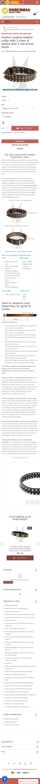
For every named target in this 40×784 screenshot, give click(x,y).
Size (2, 104)
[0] (34, 15)
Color (3, 96)
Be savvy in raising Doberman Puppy (16, 698)
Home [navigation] (4, 27)
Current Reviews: (6, 132)
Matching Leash (7, 113)
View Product (22, 558)
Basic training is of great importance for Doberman (20, 694)
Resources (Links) (10, 620)
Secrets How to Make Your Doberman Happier (19, 683)
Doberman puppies (11, 722)
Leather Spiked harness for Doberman (17, 692)
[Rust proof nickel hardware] (16, 238)
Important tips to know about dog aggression (19, 686)
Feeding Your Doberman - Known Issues (17, 706)
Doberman (8, 663)
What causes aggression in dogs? (15, 674)
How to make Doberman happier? (15, 628)
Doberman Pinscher (11, 605)
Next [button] (38, 544)
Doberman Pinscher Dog (12, 611)
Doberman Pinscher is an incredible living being (19, 614)
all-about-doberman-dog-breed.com (25, 769)
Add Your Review (19, 132)
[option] (20, 74)
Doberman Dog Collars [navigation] (12, 27)
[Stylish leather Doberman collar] (16, 213)
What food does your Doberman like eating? (18, 671)
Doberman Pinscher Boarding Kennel (16, 608)
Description (20, 141)
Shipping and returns (20, 145)
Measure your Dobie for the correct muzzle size (19, 617)
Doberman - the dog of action (14, 703)
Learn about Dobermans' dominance (16, 701)
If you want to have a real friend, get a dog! (18, 689)
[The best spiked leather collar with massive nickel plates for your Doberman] (20, 534)
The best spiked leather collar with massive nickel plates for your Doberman (20, 548)
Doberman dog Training (12, 725)
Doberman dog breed (11, 719)
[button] (36, 21)
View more (8, 582)
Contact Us (22, 17)
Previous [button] (2, 544)
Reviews (20, 148)
